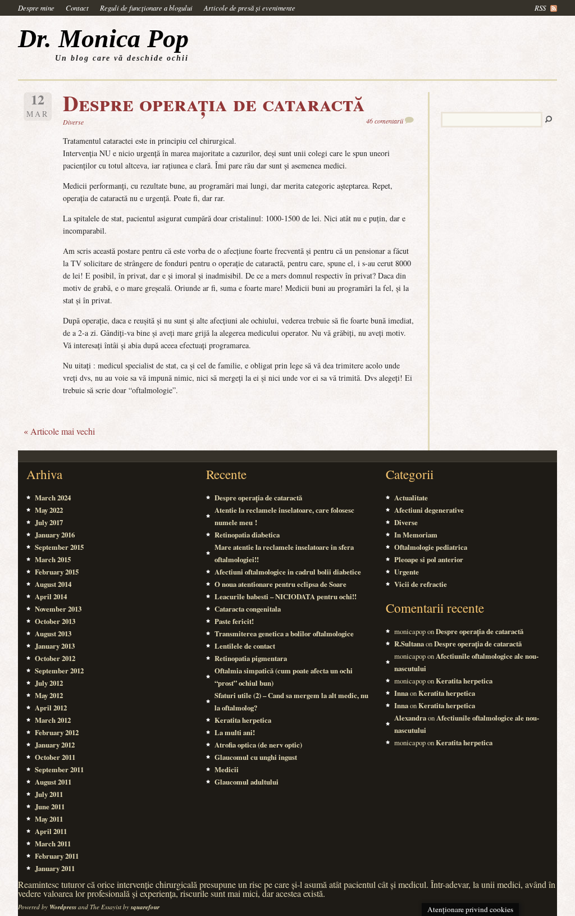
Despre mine (36, 7)
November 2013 (58, 609)
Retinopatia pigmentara (251, 658)
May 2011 (49, 819)
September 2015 (59, 547)
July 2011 (49, 794)
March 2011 (53, 843)
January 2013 (55, 646)
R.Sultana (409, 644)
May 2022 (49, 510)
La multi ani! (235, 732)
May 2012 (49, 695)
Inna (401, 693)
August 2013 (53, 633)
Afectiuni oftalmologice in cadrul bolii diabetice (288, 572)
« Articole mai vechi (59, 431)
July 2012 (49, 683)
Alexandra (410, 718)
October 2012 (55, 658)
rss (540, 7)
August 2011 (53, 782)
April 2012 (51, 708)
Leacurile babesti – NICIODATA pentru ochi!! (286, 596)
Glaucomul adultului (247, 782)
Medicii (227, 769)
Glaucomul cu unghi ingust (256, 757)
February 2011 (57, 856)
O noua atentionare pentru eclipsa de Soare (280, 584)
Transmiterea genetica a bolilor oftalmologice (284, 633)
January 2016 (55, 535)
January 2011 (55, 868)
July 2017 (49, 522)
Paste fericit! (234, 621)
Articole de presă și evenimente (249, 7)
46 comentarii (384, 120)
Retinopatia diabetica (247, 535)
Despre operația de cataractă (214, 103)
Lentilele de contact (245, 646)
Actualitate (411, 498)
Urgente (406, 572)
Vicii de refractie (420, 584)
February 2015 (57, 572)
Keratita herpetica (243, 720)
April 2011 (51, 831)
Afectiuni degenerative (429, 510)
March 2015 (53, 559)
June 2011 (50, 806)
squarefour (145, 907)
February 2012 (57, 732)
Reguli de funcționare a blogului (146, 7)
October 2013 (55, 621)
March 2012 (53, 720)
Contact (77, 7)
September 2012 (59, 671)
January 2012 (55, 745)
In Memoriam (415, 535)
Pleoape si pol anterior (428, 559)
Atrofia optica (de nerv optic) (258, 745)
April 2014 (51, 596)
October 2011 (55, 757)
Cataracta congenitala (248, 609)
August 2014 (53, 584)
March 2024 (53, 498)
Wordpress (62, 907)
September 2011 (59, 769)
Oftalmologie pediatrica (430, 547)
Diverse (73, 121)
